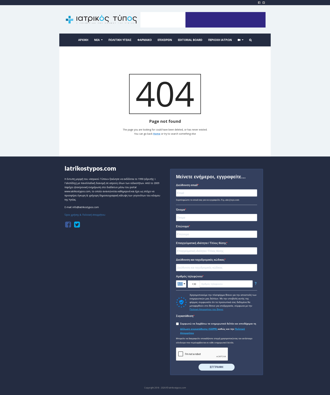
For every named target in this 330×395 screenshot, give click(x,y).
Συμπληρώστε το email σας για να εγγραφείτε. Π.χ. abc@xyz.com (207, 200)
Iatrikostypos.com (90, 168)
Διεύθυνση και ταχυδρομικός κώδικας (200, 259)
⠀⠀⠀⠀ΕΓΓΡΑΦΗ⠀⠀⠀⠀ (217, 367)
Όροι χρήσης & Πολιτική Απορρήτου (84, 214)
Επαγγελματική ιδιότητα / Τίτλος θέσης (201, 243)
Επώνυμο (182, 226)
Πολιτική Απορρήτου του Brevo (206, 309)
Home (156, 133)
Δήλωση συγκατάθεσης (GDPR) (199, 329)
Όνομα (180, 209)
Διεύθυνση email (186, 185)
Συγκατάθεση (184, 316)
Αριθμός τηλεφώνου (189, 276)
